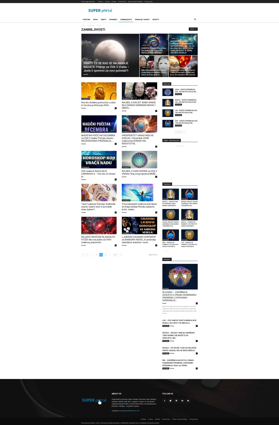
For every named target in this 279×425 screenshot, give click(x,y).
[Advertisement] (180, 162)
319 (115, 255)
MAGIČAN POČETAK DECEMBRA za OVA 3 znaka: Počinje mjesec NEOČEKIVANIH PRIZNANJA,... (98, 138)
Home (83, 25)
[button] (195, 20)
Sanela (85, 74)
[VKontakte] (182, 401)
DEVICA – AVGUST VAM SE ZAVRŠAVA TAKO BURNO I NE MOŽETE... (170, 203)
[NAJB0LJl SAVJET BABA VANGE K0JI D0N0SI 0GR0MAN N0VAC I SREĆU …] (139, 91)
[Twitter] (170, 401)
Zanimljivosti (126, 19)
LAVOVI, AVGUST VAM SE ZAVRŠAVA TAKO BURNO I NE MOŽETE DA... (170, 224)
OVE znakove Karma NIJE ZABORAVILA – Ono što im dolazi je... (98, 174)
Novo (95, 19)
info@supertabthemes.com (129, 411)
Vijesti (103, 19)
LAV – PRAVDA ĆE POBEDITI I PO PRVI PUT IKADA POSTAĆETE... (189, 244)
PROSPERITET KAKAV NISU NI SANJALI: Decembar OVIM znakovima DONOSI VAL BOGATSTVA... (137, 139)
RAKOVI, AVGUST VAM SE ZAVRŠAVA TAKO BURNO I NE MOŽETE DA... (189, 203)
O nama (107, 1)
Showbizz (113, 19)
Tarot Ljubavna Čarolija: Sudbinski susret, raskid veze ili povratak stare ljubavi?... (98, 207)
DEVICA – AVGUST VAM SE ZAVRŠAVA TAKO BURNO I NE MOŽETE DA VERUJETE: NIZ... (178, 335)
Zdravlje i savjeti (142, 19)
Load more (179, 132)
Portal (164, 303)
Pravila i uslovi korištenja (135, 1)
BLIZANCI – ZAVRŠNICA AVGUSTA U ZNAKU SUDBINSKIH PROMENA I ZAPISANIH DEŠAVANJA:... (179, 296)
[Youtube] (188, 401)
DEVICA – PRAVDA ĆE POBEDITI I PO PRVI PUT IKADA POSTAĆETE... (189, 224)
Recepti (156, 19)
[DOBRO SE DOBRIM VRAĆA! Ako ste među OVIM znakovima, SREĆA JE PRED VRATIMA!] (154, 44)
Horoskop (178, 94)
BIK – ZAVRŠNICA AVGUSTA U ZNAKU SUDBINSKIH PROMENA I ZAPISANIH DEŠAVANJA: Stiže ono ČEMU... (178, 363)
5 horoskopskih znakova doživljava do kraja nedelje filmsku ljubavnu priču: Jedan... (139, 207)
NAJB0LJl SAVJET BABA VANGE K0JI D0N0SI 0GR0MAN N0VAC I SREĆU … (139, 105)
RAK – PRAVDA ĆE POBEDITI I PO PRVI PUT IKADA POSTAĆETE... (170, 244)
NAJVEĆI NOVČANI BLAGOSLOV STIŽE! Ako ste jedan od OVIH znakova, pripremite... (98, 240)
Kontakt (114, 1)
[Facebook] (164, 401)
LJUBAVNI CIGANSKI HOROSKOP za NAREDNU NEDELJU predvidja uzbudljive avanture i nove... (139, 240)
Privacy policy (149, 1)
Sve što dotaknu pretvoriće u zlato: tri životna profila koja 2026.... (98, 104)
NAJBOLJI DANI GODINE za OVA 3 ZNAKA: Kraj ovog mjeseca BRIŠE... (139, 172)
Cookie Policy (122, 1)
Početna (100, 1)
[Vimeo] (176, 401)
